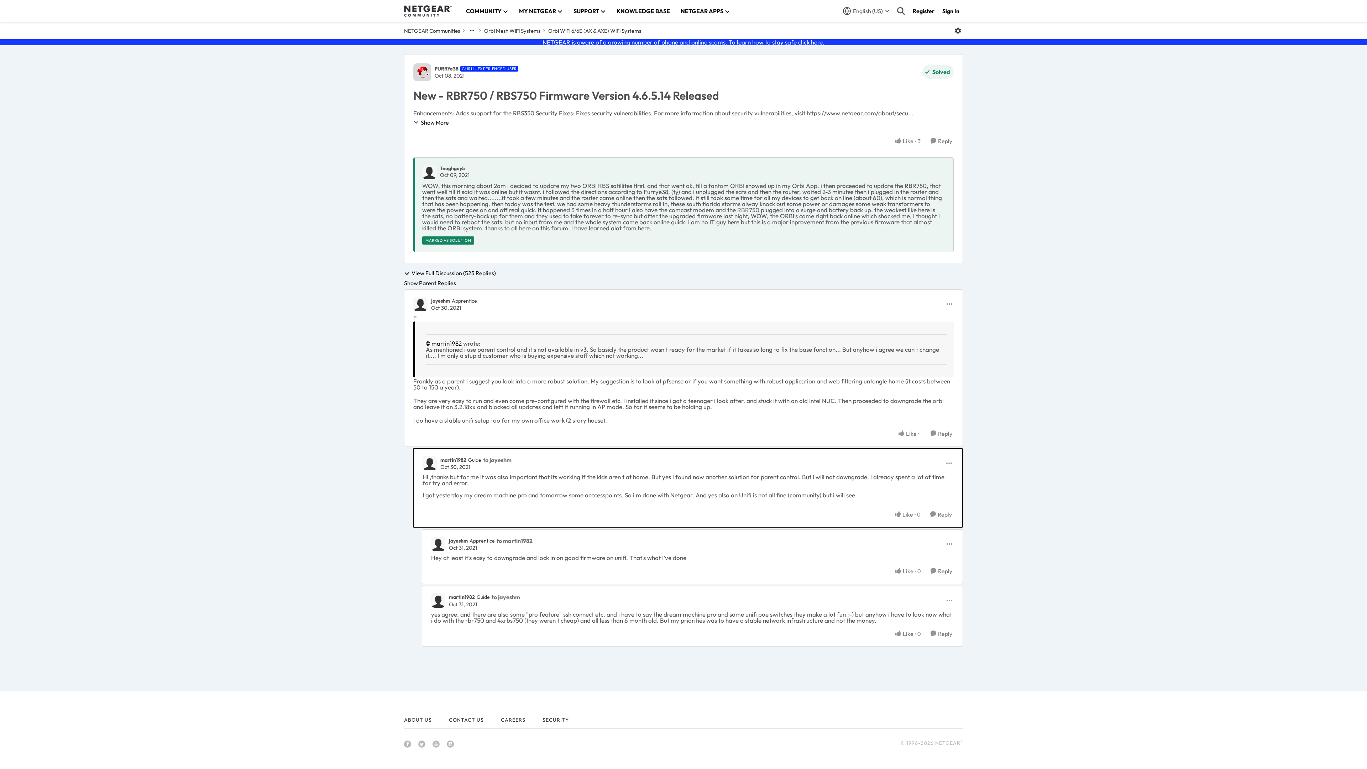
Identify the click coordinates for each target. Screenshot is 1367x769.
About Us (418, 720)
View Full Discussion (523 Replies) (454, 273)
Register (923, 11)
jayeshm (440, 300)
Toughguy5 (452, 168)
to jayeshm (497, 460)
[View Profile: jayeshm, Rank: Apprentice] (420, 304)
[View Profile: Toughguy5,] (429, 172)
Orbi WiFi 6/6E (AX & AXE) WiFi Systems (594, 30)
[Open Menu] (958, 31)
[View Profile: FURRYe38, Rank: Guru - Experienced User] (422, 72)
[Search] (901, 11)
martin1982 (446, 343)
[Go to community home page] (428, 11)
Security (556, 720)
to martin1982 (515, 541)
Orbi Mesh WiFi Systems (512, 30)
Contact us (466, 720)
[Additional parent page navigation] (472, 31)
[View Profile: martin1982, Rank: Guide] (430, 463)
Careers (513, 720)
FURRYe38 (447, 68)
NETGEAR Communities (432, 30)
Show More (435, 122)
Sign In (950, 11)
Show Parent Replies (430, 283)
